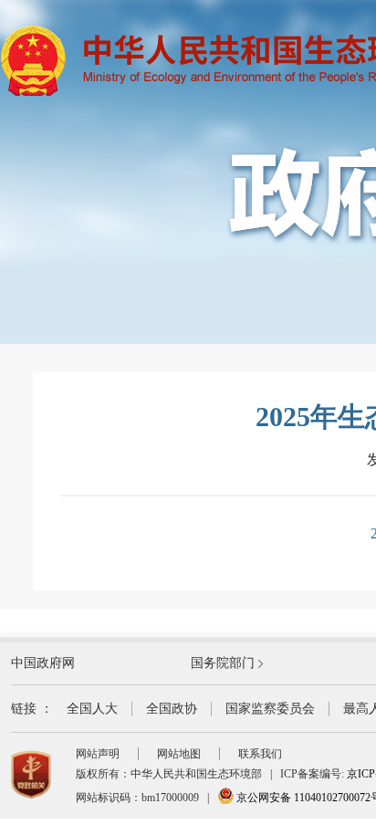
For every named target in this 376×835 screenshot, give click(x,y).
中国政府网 (43, 663)
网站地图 (179, 753)
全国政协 (171, 708)
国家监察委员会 (270, 708)
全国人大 (92, 708)
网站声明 (98, 753)
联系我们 (260, 753)
